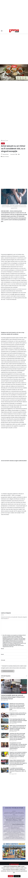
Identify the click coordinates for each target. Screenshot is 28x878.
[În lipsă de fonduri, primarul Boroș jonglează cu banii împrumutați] (4, 714)
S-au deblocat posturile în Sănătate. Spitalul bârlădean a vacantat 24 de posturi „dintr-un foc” (18, 770)
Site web (3, 660)
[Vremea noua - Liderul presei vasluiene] (14, 31)
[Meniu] (1, 31)
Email (2, 654)
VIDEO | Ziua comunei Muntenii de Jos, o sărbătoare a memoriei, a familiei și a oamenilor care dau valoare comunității (18, 728)
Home (3, 140)
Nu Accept (17, 876)
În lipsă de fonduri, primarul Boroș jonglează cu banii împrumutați (18, 713)
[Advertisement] (14, 14)
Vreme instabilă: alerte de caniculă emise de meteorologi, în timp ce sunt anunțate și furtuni (13, 697)
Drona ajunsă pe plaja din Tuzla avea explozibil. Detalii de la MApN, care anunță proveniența (18, 720)
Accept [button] (10, 876)
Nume (2, 648)
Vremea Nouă (5, 154)
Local (7, 140)
